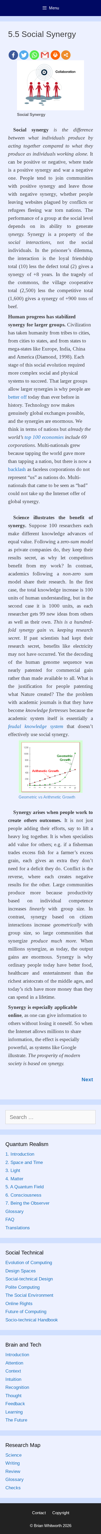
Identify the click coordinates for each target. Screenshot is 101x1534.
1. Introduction (19, 1154)
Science (13, 1455)
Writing (12, 1463)
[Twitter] (24, 55)
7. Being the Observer (27, 1203)
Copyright (60, 1512)
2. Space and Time (24, 1162)
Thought (13, 1395)
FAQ (9, 1219)
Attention (14, 1363)
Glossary (14, 1211)
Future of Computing (25, 1311)
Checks (13, 1487)
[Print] (55, 55)
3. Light (12, 1170)
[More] (66, 55)
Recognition (17, 1387)
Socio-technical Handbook (31, 1319)
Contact (39, 1512)
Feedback (15, 1403)
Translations (17, 1227)
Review (12, 1471)
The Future (16, 1420)
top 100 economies (44, 437)
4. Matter (14, 1178)
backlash (17, 469)
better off (17, 397)
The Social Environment (29, 1295)
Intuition (13, 1379)
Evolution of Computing (28, 1262)
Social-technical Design (29, 1279)
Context (13, 1371)
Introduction (17, 1354)
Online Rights (19, 1303)
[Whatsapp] (34, 55)
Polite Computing (22, 1287)
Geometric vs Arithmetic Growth (47, 797)
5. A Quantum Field (24, 1186)
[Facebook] (13, 55)
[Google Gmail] (45, 55)
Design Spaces (20, 1270)
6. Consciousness (23, 1195)
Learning (14, 1412)
